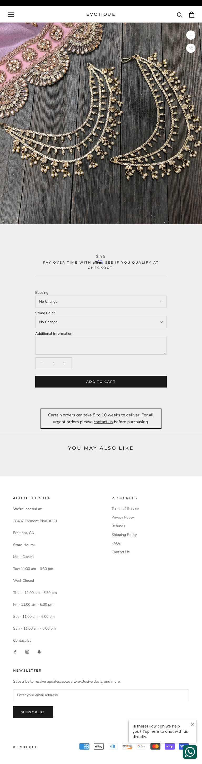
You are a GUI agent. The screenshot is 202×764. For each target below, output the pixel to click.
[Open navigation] (11, 14)
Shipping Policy (124, 534)
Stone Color (45, 313)
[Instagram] (27, 652)
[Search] (180, 14)
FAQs (116, 543)
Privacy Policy (123, 517)
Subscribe (33, 712)
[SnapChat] (39, 652)
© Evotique (25, 747)
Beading (41, 292)
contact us (103, 422)
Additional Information (53, 333)
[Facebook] (15, 652)
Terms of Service (125, 508)
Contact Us (22, 640)
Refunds (118, 526)
